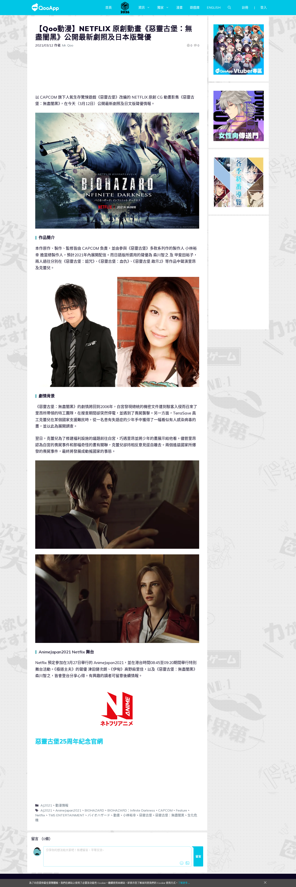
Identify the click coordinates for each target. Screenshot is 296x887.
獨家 (160, 7)
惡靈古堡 (145, 815)
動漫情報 (61, 805)
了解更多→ (184, 882)
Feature (181, 810)
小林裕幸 (129, 815)
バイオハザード (99, 815)
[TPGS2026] (125, 7)
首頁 (108, 7)
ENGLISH (213, 7)
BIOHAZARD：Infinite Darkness (131, 810)
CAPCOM (165, 810)
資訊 (141, 7)
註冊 (245, 7)
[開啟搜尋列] (229, 7)
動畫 (116, 815)
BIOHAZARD (94, 810)
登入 (263, 7)
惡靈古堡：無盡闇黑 (169, 815)
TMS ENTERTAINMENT (66, 815)
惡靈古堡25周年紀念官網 (69, 741)
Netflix (40, 815)
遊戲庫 (195, 7)
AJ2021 (46, 805)
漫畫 (179, 7)
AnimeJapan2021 (68, 810)
